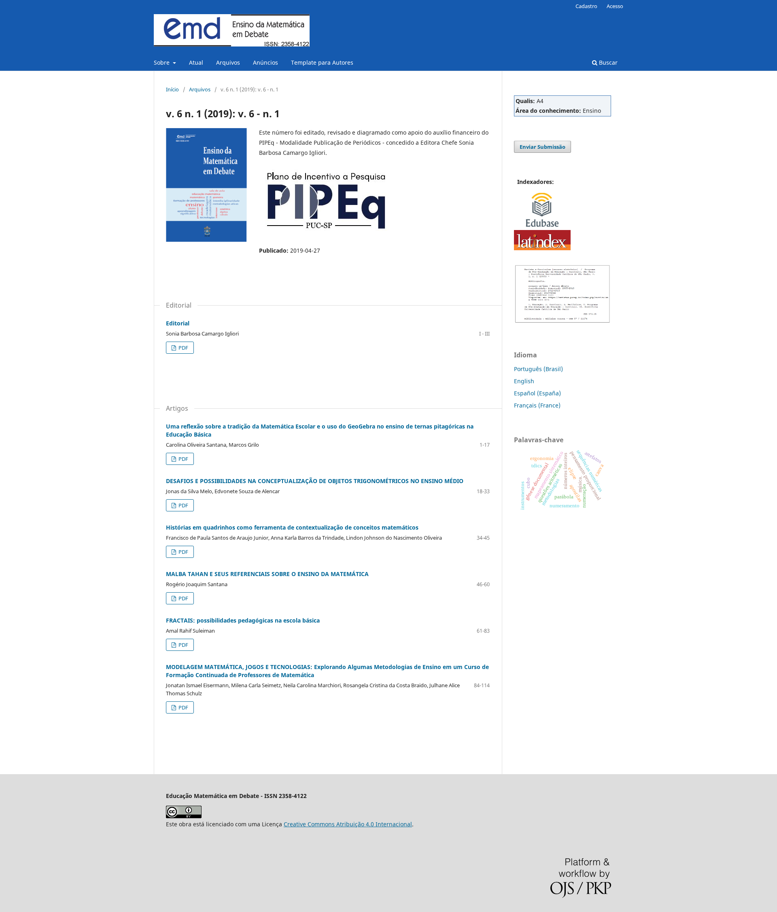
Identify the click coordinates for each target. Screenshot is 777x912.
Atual (196, 62)
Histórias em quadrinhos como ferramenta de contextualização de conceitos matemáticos (292, 527)
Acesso (615, 6)
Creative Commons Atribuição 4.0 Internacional (348, 824)
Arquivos (228, 62)
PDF (182, 347)
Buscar (607, 62)
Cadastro (586, 6)
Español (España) (537, 393)
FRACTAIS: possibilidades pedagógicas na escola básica (243, 620)
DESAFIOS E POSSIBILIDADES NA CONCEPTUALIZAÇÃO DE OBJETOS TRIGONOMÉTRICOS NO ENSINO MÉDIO (314, 481)
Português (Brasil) (538, 369)
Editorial (177, 323)
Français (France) (537, 405)
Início (172, 89)
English (524, 381)
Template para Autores (322, 62)
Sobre (162, 62)
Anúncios (265, 62)
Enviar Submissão (542, 146)
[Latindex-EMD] (542, 248)
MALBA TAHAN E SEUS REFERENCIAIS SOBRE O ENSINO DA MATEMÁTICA (267, 574)
